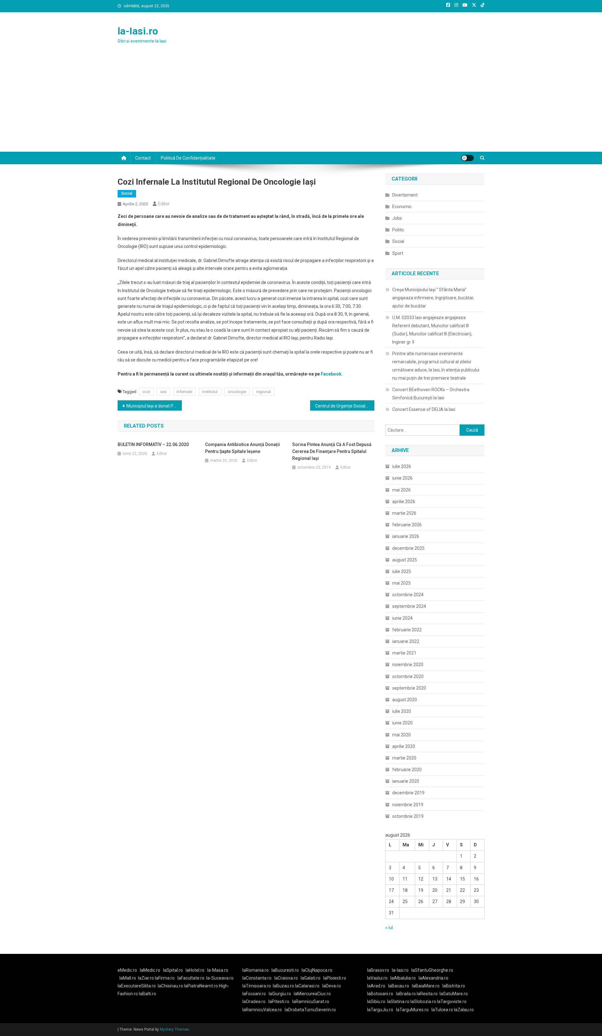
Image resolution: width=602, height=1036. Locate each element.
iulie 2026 (401, 466)
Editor (164, 203)
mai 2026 (401, 489)
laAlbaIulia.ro (403, 978)
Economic (402, 206)
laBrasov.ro (378, 970)
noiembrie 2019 (407, 804)
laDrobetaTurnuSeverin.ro (310, 1009)
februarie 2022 (407, 629)
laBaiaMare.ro (426, 985)
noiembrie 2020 (407, 664)
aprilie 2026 (403, 501)
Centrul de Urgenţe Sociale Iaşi (344, 405)
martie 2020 (404, 757)
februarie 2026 (407, 524)
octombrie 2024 (408, 594)
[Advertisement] (301, 105)
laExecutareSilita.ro (137, 985)
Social (126, 193)
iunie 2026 (402, 478)
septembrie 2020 (409, 688)
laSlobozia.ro (423, 1001)
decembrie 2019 (408, 792)
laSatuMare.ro (454, 993)
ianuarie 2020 (405, 781)
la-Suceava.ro (220, 978)
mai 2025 (401, 583)
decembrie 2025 (408, 548)
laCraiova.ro (286, 978)
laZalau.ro (464, 1009)
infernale (184, 391)
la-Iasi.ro (138, 31)
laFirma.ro (165, 978)
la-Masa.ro (217, 970)
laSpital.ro (173, 970)
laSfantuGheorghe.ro (432, 970)
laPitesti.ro (278, 1001)
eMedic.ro (127, 970)
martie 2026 (404, 513)
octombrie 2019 (408, 816)
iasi (163, 391)
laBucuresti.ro (285, 970)
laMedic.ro (150, 970)
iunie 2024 (402, 618)
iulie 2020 (401, 711)
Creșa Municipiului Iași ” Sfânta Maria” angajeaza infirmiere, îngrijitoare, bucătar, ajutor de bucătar (433, 297)
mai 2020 (401, 734)
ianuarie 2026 (405, 536)
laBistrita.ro (453, 985)
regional (263, 391)
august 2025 (404, 559)
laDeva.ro (331, 985)
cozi (146, 391)
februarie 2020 (407, 769)
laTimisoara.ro (256, 985)
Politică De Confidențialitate (188, 157)
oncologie (237, 391)
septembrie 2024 (409, 606)
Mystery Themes (174, 1029)
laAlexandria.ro (433, 978)
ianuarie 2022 (405, 641)
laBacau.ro (398, 985)
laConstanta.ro (257, 978)
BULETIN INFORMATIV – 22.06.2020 (153, 444)
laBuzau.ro (284, 985)
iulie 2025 (401, 571)
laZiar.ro (146, 978)
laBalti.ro (147, 993)
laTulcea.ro (442, 1009)
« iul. (389, 927)
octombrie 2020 (408, 676)
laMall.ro (127, 978)
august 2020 (404, 699)
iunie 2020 (402, 722)
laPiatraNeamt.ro (201, 985)
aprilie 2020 (403, 746)
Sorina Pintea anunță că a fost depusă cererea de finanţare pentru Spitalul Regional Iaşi (332, 451)
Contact (143, 157)
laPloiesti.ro (334, 978)
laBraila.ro (406, 993)
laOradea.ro (254, 1001)
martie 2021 (404, 652)
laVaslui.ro (378, 978)
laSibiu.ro (376, 1001)
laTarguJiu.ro (381, 1009)
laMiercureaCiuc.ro (312, 993)
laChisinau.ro (170, 985)
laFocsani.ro (254, 993)
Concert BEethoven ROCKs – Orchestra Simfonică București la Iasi (430, 393)
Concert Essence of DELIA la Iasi (423, 409)
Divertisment (405, 194)
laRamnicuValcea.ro (262, 1009)
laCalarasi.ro (307, 985)
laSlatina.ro (398, 1001)
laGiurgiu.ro (281, 993)
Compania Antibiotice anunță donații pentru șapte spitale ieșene (242, 448)
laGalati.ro (310, 978)
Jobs (397, 218)
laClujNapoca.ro (317, 970)
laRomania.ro (255, 970)
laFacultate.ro (190, 978)
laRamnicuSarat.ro (310, 1001)
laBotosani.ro (380, 993)
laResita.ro (427, 993)
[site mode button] (467, 158)
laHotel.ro (195, 970)
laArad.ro (376, 985)
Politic (398, 229)
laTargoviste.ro (452, 1001)
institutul (210, 391)
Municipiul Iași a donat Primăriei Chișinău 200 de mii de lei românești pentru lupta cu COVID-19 (154, 405)
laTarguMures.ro (412, 1009)
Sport (397, 253)
